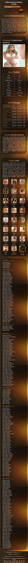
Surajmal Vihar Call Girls (8, 305)
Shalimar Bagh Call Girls (8, 303)
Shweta (5, 195)
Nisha (22, 233)
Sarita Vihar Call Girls (7, 365)
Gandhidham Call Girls (7, 526)
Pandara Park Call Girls (8, 319)
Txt (23, 562)
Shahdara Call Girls (7, 380)
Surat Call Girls (6, 408)
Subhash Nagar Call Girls (8, 299)
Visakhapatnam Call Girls (8, 515)
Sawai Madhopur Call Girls (8, 433)
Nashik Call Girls (6, 482)
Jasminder (5, 233)
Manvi (14, 223)
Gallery (13, 558)
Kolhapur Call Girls (7, 438)
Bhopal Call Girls (6, 480)
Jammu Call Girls (6, 443)
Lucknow (14, 244)
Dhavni (22, 252)
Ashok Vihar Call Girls (7, 280)
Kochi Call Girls (6, 410)
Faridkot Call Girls (6, 397)
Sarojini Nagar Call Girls (8, 372)
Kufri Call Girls (6, 488)
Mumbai (5, 187)
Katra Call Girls (6, 400)
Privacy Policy (15, 561)
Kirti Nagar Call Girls (7, 293)
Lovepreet (14, 195)
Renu (22, 204)
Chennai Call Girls (6, 486)
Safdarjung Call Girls (7, 341)
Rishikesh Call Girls (7, 459)
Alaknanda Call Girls (7, 335)
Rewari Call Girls (6, 395)
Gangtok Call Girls (6, 427)
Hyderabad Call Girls (7, 491)
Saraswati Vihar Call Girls (8, 301)
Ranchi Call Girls (6, 496)
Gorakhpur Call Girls (7, 533)
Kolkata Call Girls (6, 483)
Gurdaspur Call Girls (7, 521)
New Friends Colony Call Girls (9, 337)
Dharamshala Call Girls (7, 456)
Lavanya (14, 242)
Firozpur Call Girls (6, 511)
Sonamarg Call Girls (7, 546)
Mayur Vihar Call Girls (7, 374)
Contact (14, 559)
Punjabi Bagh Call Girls (7, 282)
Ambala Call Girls (6, 534)
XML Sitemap (12, 562)
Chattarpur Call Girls (7, 362)
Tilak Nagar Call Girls (7, 300)
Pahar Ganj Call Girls (7, 313)
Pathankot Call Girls (7, 440)
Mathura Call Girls (6, 465)
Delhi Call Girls (6, 338)
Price (10, 558)
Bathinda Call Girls (6, 500)
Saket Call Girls (6, 361)
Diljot (6, 242)
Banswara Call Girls (7, 447)
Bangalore (5, 215)
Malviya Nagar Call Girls (8, 350)
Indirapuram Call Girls (7, 312)
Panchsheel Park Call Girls (8, 366)
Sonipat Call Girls (6, 432)
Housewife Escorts (6, 265)
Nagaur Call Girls (6, 435)
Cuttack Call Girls (6, 540)
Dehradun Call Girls (7, 471)
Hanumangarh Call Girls (8, 424)
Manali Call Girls (6, 460)
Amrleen (5, 185)
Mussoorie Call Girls (7, 444)
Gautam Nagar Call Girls (8, 343)
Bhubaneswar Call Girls (8, 416)
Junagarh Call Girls (7, 525)
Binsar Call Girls (6, 429)
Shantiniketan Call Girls (8, 353)
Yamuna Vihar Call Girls (8, 381)
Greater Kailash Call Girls (8, 355)
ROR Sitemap (22, 561)
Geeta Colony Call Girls (8, 378)
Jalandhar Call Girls (7, 467)
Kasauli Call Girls (6, 403)
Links (17, 558)
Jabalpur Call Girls (6, 522)
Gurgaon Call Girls (6, 273)
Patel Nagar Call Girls (7, 290)
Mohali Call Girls (6, 502)
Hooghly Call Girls (6, 519)
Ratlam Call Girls (6, 548)
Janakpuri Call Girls (7, 288)
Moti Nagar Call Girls (7, 289)
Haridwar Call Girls (7, 490)
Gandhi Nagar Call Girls (8, 454)
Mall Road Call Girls (7, 382)
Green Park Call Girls (7, 354)
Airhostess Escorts (6, 263)
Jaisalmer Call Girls (7, 389)
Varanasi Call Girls (6, 504)
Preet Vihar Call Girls (7, 311)
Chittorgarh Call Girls (7, 517)
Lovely (22, 223)
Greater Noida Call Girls (8, 277)
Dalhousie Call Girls (7, 545)
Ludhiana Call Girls (7, 499)
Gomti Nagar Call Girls (7, 455)
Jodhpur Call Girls (6, 536)
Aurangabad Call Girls (7, 417)
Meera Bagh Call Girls (7, 297)
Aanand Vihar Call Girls (8, 308)
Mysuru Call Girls (6, 448)
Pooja (22, 185)
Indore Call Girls (6, 473)
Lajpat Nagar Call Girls (7, 326)
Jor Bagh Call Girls (7, 317)
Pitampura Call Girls (7, 281)
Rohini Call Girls (6, 284)
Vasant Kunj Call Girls (7, 349)
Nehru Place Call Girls (7, 385)
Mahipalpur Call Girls (7, 320)
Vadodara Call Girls (7, 518)
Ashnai (22, 242)
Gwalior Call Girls (6, 523)
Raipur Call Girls (6, 475)
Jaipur (22, 187)
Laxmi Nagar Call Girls (7, 370)
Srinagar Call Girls (6, 442)
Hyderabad (14, 196)
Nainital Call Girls (6, 428)
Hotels (23, 558)
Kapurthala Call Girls (7, 510)
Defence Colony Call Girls (8, 364)
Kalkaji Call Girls (6, 330)
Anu (6, 214)
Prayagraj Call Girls (7, 409)
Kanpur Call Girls (6, 451)
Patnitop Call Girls (6, 487)
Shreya (13, 252)
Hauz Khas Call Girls (7, 342)
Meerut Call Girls (6, 506)
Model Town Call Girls (7, 278)
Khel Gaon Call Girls (7, 358)
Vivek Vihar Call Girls (7, 309)
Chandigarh (22, 225)
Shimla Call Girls (6, 474)
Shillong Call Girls (6, 425)
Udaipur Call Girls (6, 391)
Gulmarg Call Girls (6, 542)
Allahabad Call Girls (7, 503)
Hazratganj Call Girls (7, 450)
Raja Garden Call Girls (7, 292)
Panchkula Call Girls (7, 458)
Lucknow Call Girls (6, 412)
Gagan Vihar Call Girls (7, 304)
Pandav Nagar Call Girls (8, 376)
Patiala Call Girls (6, 484)
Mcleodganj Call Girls (7, 431)
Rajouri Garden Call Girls (8, 294)
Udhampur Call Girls (7, 399)
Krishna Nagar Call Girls (8, 377)
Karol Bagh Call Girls (7, 316)
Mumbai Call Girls (6, 469)
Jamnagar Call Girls (7, 420)
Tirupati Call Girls (6, 514)
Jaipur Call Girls (6, 470)
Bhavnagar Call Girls (7, 452)
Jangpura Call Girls (7, 357)
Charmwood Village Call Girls (9, 360)
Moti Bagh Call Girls (7, 369)
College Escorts (6, 266)
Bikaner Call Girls (6, 537)
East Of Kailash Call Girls (8, 328)
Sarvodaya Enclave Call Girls (9, 351)
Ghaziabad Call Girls (7, 274)
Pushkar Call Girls (6, 392)
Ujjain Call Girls (6, 538)
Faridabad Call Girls (7, 276)
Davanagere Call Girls (7, 530)
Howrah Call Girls (6, 541)
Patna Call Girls (6, 532)
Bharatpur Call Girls (7, 421)
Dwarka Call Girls (6, 322)
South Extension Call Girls (8, 339)
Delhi (14, 187)
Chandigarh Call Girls (7, 494)
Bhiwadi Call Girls (6, 393)
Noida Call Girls (6, 272)
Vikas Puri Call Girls (7, 285)
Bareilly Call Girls (6, 446)
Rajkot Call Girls (6, 419)
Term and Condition (7, 561)
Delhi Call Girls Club (14, 3)
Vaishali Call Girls (6, 307)
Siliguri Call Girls (6, 402)
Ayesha (14, 204)
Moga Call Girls (6, 509)
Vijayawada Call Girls (7, 513)
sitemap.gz (6, 562)
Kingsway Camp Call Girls (8, 384)
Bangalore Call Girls (7, 492)
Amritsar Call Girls (6, 498)
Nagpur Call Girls (6, 413)
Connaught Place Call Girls (8, 315)
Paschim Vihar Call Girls (8, 296)
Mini (22, 195)
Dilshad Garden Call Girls (8, 373)
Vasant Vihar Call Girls (7, 327)
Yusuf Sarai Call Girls (7, 346)
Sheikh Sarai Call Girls (7, 345)
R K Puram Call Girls (7, 368)
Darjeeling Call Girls (7, 544)
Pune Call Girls (6, 466)
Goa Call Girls (5, 462)
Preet (14, 214)
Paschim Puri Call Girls (7, 286)
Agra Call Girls (6, 463)
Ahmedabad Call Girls (7, 495)
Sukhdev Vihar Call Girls (8, 347)
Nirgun (5, 204)
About (7, 558)
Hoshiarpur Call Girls (7, 507)
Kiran (6, 223)
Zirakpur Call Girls (6, 439)
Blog (20, 558)
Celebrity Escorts (6, 267)
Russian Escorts (6, 262)
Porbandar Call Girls (7, 527)
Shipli (14, 185)
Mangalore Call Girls (7, 529)
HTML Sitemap (19, 562)
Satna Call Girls (6, 396)
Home (4, 558)
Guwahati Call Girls (7, 415)
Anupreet (22, 214)
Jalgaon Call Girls (6, 436)
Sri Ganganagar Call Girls (8, 423)
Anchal (5, 252)
